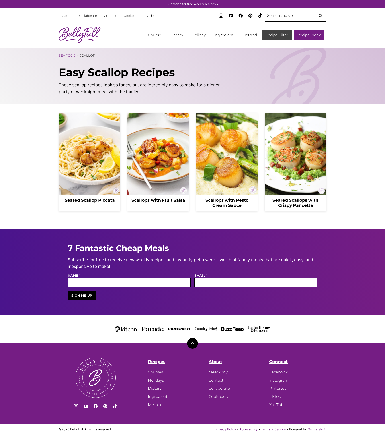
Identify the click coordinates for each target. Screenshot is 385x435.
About (67, 16)
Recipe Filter (276, 35)
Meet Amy (218, 372)
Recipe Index (309, 35)
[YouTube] (231, 16)
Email (201, 276)
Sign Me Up (81, 296)
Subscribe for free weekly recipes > (193, 4)
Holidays (156, 380)
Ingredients (158, 396)
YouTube (277, 404)
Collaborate (88, 16)
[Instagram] (221, 16)
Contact (110, 16)
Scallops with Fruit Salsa (158, 200)
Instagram (279, 380)
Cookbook (131, 16)
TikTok (275, 396)
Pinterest (277, 388)
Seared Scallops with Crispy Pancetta (295, 203)
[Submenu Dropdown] (163, 35)
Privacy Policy (225, 429)
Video (151, 16)
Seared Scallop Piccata (90, 200)
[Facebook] (241, 16)
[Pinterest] (250, 16)
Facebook (278, 372)
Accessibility (249, 429)
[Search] (320, 16)
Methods (156, 404)
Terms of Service (273, 429)
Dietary (155, 388)
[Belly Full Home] (80, 35)
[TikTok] (260, 16)
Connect (278, 361)
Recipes (156, 361)
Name (74, 276)
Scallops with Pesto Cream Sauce (226, 203)
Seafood (67, 56)
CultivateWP (316, 429)
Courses (155, 372)
